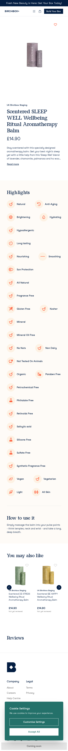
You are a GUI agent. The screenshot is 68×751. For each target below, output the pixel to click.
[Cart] (40, 11)
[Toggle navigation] (34, 11)
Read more (13, 164)
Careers (11, 693)
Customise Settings (34, 722)
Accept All (34, 731)
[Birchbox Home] (12, 11)
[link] (20, 588)
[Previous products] (9, 587)
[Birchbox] (11, 667)
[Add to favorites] (55, 24)
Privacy (30, 693)
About (10, 687)
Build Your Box (53, 11)
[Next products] (59, 587)
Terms (29, 687)
